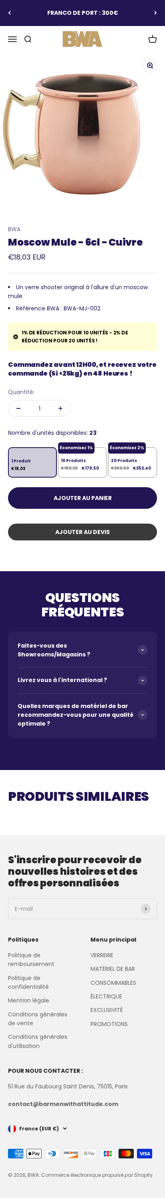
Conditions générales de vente (37, 1018)
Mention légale (28, 1000)
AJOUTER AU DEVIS (82, 532)
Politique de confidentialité (28, 982)
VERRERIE (102, 955)
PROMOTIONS (109, 1024)
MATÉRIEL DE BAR (113, 969)
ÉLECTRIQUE (106, 996)
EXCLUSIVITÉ (107, 1010)
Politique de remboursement (31, 959)
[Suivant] (155, 13)
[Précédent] (9, 13)
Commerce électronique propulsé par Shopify (97, 1175)
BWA (14, 229)
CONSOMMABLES (113, 983)
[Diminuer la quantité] (18, 408)
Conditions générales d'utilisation (37, 1041)
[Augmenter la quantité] (60, 408)
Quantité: (21, 392)
